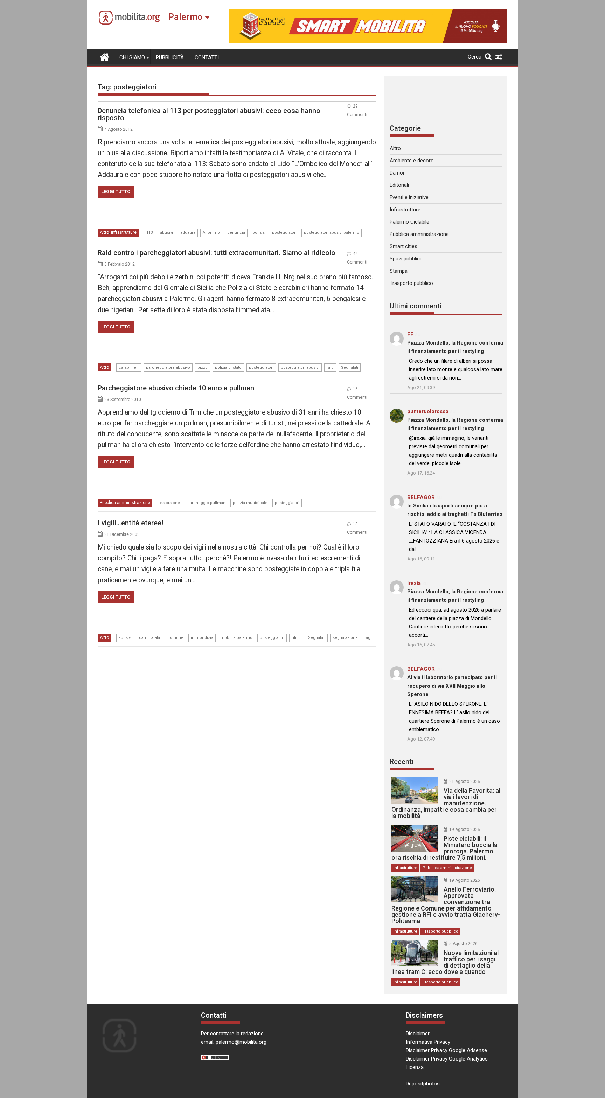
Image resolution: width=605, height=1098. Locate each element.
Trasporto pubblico (411, 283)
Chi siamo (132, 57)
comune (175, 637)
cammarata (149, 637)
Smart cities (403, 246)
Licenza (415, 1067)
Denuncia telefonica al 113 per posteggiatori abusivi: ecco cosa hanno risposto (209, 114)
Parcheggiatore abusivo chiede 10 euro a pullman (176, 388)
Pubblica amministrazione (125, 502)
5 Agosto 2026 (463, 943)
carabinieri (129, 367)
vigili (369, 637)
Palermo (185, 17)
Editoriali (399, 185)
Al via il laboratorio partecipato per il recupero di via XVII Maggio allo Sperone (452, 685)
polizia (258, 232)
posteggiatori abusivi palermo (331, 232)
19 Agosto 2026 (464, 829)
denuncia (236, 232)
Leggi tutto (115, 191)
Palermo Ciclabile (409, 222)
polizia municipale (250, 502)
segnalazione (345, 637)
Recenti (401, 761)
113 (149, 232)
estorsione (170, 502)
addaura (187, 232)
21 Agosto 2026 (464, 781)
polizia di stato (228, 367)
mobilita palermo (236, 637)
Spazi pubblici (405, 258)
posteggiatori (284, 232)
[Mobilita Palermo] (104, 56)
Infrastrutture (124, 232)
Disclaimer (418, 1033)
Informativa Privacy (428, 1042)
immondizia (202, 637)
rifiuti (296, 637)
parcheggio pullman (206, 502)
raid (330, 367)
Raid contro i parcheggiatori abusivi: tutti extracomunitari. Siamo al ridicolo (216, 252)
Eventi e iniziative (409, 197)
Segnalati (349, 367)
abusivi (166, 232)
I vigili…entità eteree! (131, 523)
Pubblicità (170, 57)
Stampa (399, 271)
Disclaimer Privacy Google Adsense (446, 1050)
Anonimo (211, 232)
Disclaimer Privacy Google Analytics (447, 1059)
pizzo (202, 367)
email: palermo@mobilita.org (233, 1042)
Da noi (397, 173)
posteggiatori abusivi (300, 367)
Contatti (207, 57)
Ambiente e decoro (412, 160)
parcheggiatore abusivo (168, 367)
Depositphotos (423, 1083)
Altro (104, 232)
